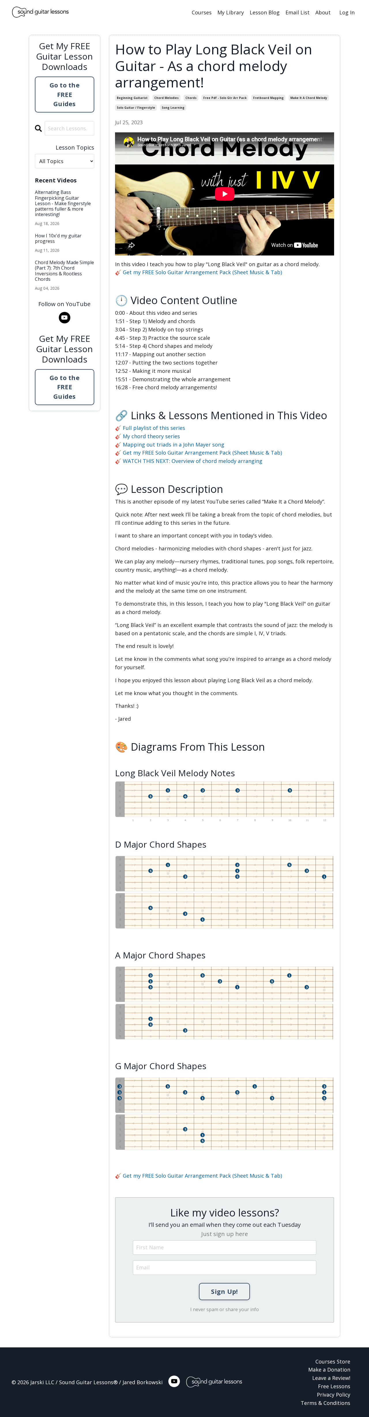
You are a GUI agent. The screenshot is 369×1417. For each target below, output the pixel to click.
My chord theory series (151, 436)
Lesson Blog (265, 12)
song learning (173, 108)
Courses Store (332, 1361)
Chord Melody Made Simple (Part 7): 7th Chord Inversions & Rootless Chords (64, 271)
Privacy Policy (333, 1394)
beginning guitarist (132, 98)
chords (191, 98)
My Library (230, 12)
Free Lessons (334, 1386)
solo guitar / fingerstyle (136, 108)
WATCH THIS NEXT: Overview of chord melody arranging (192, 460)
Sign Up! (224, 1291)
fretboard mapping (268, 98)
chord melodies (166, 98)
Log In (347, 12)
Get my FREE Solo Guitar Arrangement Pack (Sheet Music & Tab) (202, 272)
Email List (297, 12)
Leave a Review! (331, 1377)
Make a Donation (329, 1369)
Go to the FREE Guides (65, 94)
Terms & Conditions (325, 1402)
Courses (202, 12)
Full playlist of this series (154, 427)
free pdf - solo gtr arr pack (224, 98)
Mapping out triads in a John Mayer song (173, 444)
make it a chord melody (308, 98)
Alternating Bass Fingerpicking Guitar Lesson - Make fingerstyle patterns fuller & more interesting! (63, 203)
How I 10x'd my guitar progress (58, 238)
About (323, 12)
